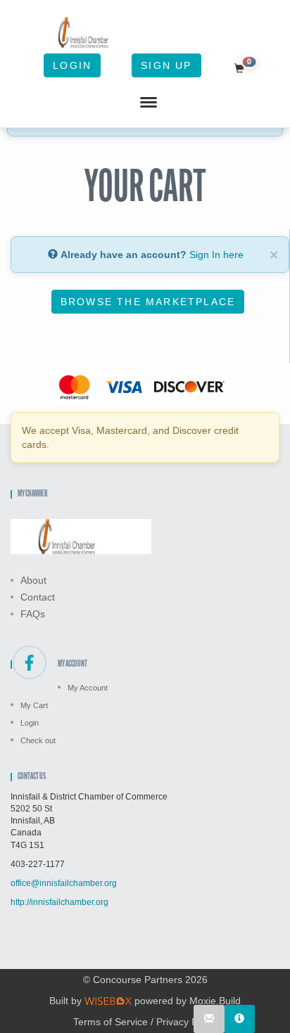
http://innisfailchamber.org (59, 902)
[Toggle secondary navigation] (148, 102)
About (33, 580)
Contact (37, 597)
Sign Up (166, 65)
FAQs (32, 614)
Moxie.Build (215, 1000)
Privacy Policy (187, 1021)
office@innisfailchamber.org (64, 883)
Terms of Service (110, 1021)
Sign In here (216, 254)
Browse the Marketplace (148, 301)
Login (72, 65)
